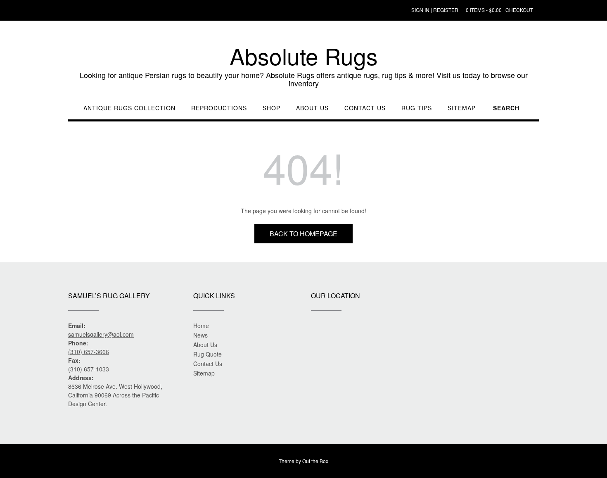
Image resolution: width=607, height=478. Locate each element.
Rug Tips (416, 108)
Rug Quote (207, 354)
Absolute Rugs (304, 55)
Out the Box (315, 460)
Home (201, 325)
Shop (271, 108)
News (200, 335)
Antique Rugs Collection (129, 108)
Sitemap (462, 108)
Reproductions (219, 108)
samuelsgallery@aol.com (101, 334)
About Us (312, 108)
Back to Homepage (303, 233)
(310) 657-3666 (88, 351)
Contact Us (365, 108)
